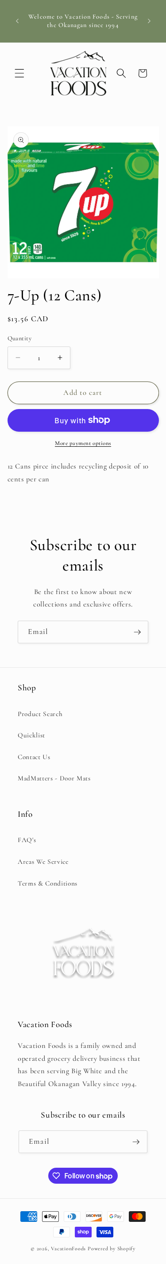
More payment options (83, 443)
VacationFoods (68, 1248)
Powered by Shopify (111, 1248)
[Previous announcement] (17, 21)
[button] (19, 73)
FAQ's (27, 840)
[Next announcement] (149, 21)
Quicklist (31, 735)
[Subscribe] (137, 632)
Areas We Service (43, 862)
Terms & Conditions (47, 883)
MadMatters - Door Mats (54, 778)
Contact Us (34, 757)
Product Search (40, 714)
